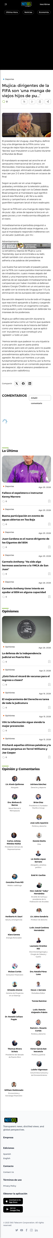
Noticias (28, 12)
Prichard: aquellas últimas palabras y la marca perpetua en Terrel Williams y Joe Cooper (26, 749)
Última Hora (12, 12)
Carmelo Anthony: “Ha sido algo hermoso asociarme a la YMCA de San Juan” (25, 565)
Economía (44, 12)
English (6, 1158)
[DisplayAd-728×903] (26, 246)
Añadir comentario (36, 399)
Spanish (7, 1154)
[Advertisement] (26, 43)
